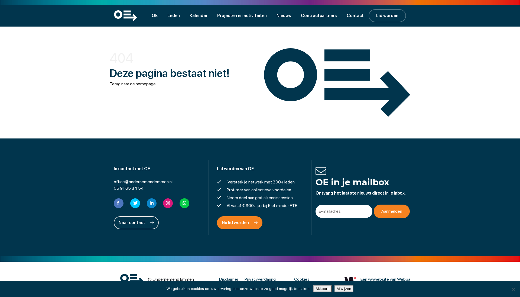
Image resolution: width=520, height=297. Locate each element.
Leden (173, 15)
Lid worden (387, 15)
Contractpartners (319, 15)
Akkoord (323, 288)
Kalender (198, 15)
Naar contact (132, 222)
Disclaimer (228, 279)
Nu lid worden (236, 222)
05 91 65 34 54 (129, 188)
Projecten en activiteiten (242, 15)
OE (155, 15)
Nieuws (284, 15)
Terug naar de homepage (133, 83)
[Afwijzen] (513, 289)
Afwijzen (344, 288)
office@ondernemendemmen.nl (143, 181)
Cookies (302, 279)
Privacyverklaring (260, 279)
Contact (355, 15)
